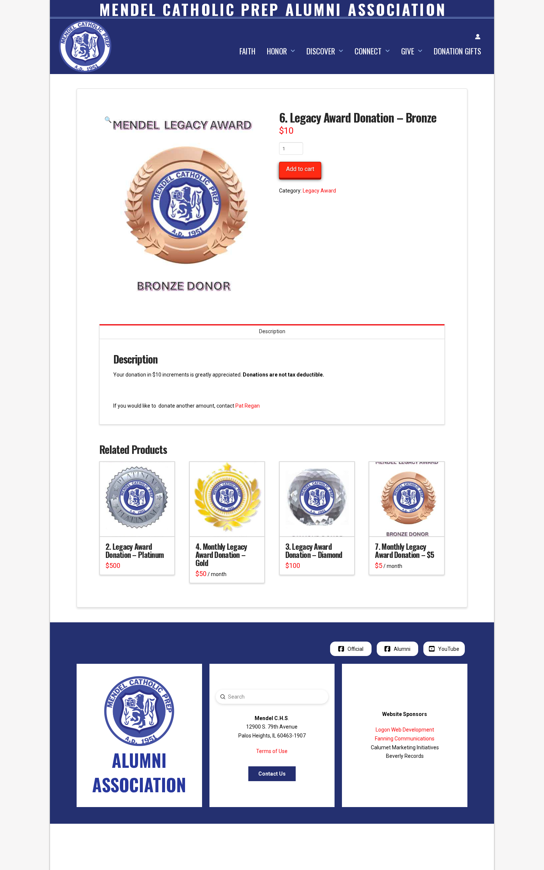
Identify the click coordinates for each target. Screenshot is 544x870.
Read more (227, 524)
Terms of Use (272, 751)
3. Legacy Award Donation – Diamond (313, 550)
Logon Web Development (405, 730)
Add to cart (300, 169)
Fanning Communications (404, 739)
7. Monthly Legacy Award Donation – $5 (404, 550)
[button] (108, 120)
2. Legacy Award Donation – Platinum (134, 550)
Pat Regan (247, 406)
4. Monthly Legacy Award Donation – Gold (221, 554)
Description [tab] (272, 331)
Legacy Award (319, 191)
